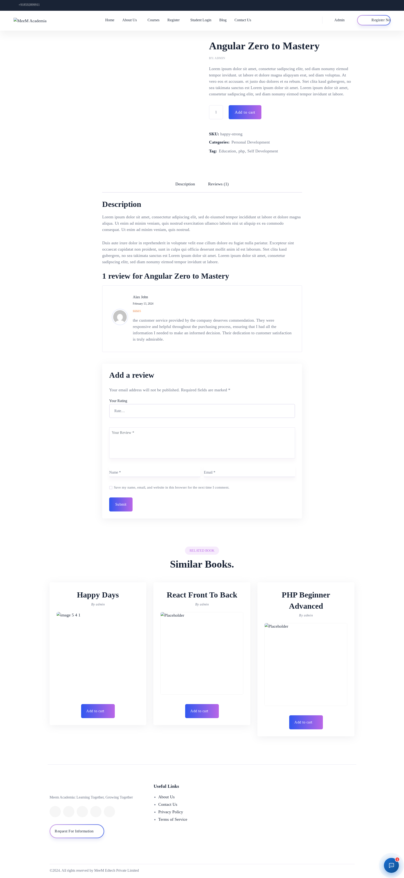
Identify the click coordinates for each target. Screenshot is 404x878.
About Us (129, 20)
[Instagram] (109, 811)
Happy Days (98, 594)
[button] (98, 711)
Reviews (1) (218, 184)
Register (173, 20)
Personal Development (250, 142)
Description (185, 184)
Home (109, 20)
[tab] (185, 184)
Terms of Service (172, 819)
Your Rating (118, 401)
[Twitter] (68, 811)
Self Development (262, 151)
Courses (153, 20)
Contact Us (242, 20)
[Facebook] (55, 811)
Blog (223, 20)
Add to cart (245, 112)
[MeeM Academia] (31, 20)
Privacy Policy (170, 812)
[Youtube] (95, 811)
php (241, 151)
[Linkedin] (82, 811)
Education (227, 151)
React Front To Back (202, 594)
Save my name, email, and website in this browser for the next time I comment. (171, 487)
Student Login (200, 20)
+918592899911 (29, 5)
